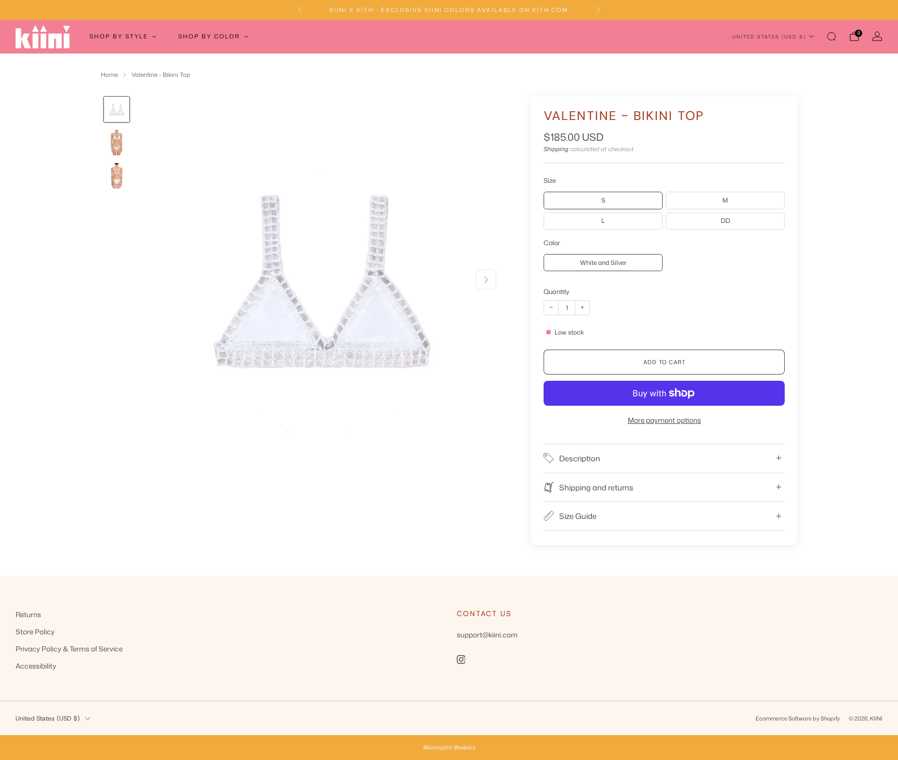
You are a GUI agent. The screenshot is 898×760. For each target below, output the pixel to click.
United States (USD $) (769, 36)
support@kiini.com (487, 634)
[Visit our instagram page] (461, 659)
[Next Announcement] (598, 10)
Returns (28, 614)
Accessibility (36, 666)
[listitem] (449, 10)
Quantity (557, 291)
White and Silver (603, 262)
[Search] (831, 36)
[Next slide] (486, 279)
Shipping (556, 149)
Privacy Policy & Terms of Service (69, 649)
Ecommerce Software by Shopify (798, 718)
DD (725, 220)
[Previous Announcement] (300, 10)
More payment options (664, 420)
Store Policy (35, 631)
